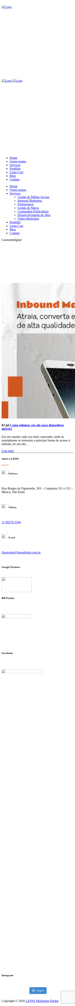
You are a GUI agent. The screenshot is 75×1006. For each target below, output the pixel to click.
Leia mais (8, 450)
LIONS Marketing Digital (42, 1001)
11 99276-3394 (11, 522)
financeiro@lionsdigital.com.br (21, 552)
